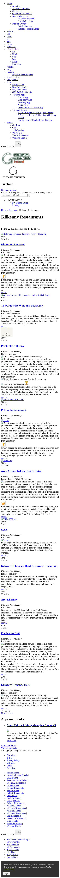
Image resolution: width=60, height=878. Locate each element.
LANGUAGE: (8, 146)
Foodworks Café (10, 633)
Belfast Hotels (13, 790)
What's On (17, 133)
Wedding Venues (19, 138)
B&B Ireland (12, 778)
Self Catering (18, 130)
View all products (9, 748)
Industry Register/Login (28, 29)
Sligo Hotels (12, 821)
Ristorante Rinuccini (13, 244)
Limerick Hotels (14, 816)
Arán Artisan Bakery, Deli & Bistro (21, 471)
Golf (14, 127)
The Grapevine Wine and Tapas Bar (22, 305)
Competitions (12, 79)
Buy (8, 41)
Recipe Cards (18, 84)
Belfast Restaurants (15, 793)
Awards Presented (26, 18)
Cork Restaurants (14, 798)
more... (4, 292)
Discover (13, 210)
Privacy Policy (13, 760)
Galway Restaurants (15, 803)
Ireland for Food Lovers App (30, 107)
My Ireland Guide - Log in (18, 839)
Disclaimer (11, 755)
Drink (9, 36)
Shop (9, 82)
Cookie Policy (9, 869)
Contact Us (17, 11)
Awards (10, 31)
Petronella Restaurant (13, 410)
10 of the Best (13, 49)
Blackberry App (25, 100)
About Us (16, 6)
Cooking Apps (19, 110)
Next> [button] (13, 745)
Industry (16, 205)
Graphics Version (8, 190)
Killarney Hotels (14, 805)
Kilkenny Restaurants (16, 813)
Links (9, 765)
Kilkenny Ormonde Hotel (15, 684)
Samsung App (24, 102)
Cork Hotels (12, 795)
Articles (10, 67)
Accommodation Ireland (17, 780)
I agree (6, 873)
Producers (11, 46)
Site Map (11, 763)
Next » (4, 713)
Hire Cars (11, 852)
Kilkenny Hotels (14, 811)
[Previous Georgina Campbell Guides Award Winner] (3, 276)
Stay (9, 39)
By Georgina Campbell (22, 74)
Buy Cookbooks (19, 89)
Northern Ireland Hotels (17, 775)
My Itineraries (13, 844)
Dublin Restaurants (15, 788)
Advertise (11, 768)
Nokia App (23, 105)
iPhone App (23, 97)
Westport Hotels (14, 826)
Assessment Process (21, 8)
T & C (9, 758)
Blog (9, 69)
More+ (10, 122)
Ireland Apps (18, 95)
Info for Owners (20, 24)
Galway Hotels (13, 800)
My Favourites (13, 842)
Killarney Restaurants (16, 808)
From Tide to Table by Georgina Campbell (31, 725)
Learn (9, 44)
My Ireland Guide (20, 203)
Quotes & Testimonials (22, 13)
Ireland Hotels (13, 773)
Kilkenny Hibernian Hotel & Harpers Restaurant (29, 565)
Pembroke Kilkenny (12, 345)
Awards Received (25, 21)
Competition (12, 857)
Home (4, 210)
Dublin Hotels (13, 785)
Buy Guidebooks (19, 87)
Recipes (10, 72)
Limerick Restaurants (16, 818)
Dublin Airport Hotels (16, 783)
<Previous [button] (5, 745)
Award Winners (20, 16)
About (9, 3)
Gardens (16, 125)
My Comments (13, 847)
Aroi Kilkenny (9, 599)
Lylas (4, 529)
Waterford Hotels (14, 823)
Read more (11, 740)
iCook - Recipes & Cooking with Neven (35, 112)
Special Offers (13, 77)
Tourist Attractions (20, 135)
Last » (10, 713)
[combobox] (18, 144)
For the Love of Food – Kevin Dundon (35, 120)
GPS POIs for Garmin (22, 92)
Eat (8, 34)
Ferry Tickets (12, 854)
